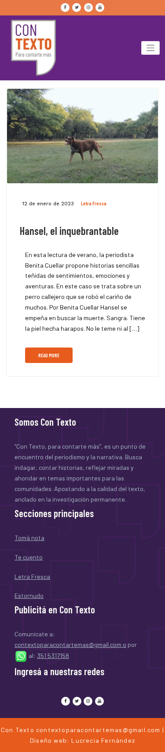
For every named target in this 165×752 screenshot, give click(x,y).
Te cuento (29, 557)
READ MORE (48, 355)
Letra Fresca (93, 203)
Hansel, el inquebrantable (69, 230)
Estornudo (29, 595)
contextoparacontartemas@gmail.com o (70, 644)
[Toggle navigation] (150, 48)
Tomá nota (29, 537)
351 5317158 (53, 655)
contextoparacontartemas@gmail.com (98, 729)
